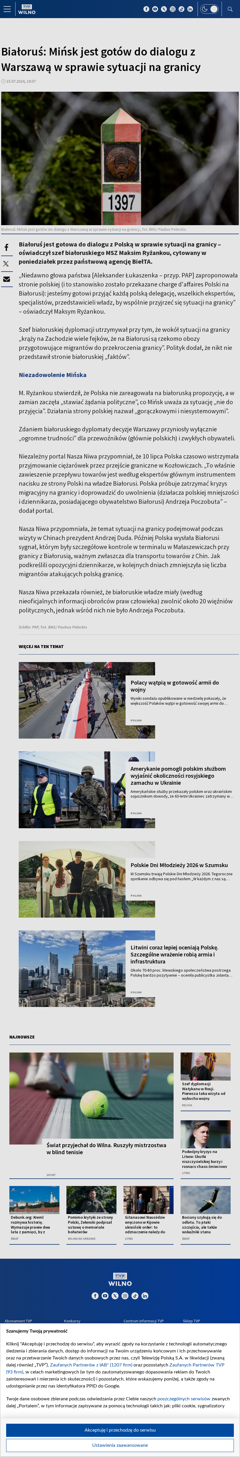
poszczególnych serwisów (183, 1399)
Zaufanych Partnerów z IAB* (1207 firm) (91, 1365)
